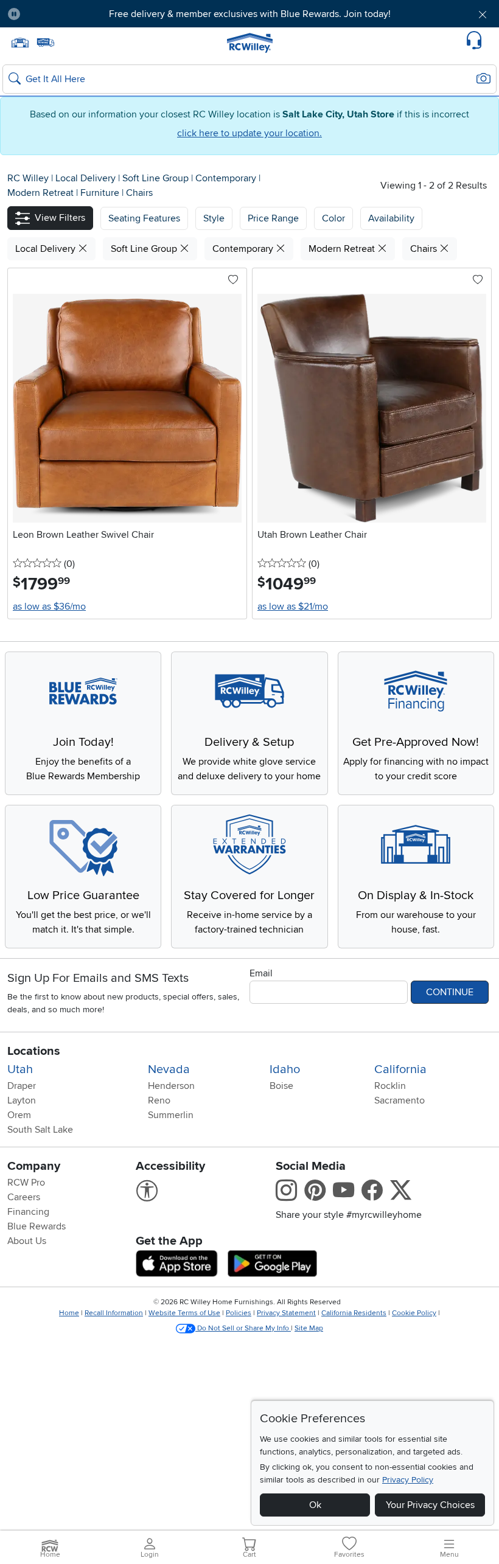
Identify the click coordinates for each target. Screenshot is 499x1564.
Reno (159, 1100)
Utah (20, 1069)
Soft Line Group (156, 178)
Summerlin (171, 1115)
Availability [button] (391, 218)
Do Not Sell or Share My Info (243, 1328)
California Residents (353, 1313)
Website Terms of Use (184, 1313)
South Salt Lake (40, 1130)
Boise (281, 1086)
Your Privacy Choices (430, 1505)
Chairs (139, 193)
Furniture (101, 193)
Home (69, 1313)
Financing (28, 1212)
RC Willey (28, 178)
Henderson (171, 1086)
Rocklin (390, 1086)
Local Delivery (86, 178)
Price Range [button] (273, 218)
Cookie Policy (414, 1313)
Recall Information (114, 1313)
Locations (33, 1051)
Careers (23, 1197)
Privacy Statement (286, 1313)
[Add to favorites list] (233, 280)
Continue (449, 992)
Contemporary (227, 178)
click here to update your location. (249, 133)
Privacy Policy (407, 1480)
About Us (26, 1241)
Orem (19, 1115)
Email (261, 973)
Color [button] (333, 218)
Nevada (169, 1069)
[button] (68, 14)
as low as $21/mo (292, 606)
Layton (21, 1100)
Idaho (285, 1069)
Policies (238, 1313)
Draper (21, 1086)
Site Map (309, 1328)
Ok (315, 1505)
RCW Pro (26, 1182)
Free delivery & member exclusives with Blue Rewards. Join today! (250, 14)
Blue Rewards (36, 1226)
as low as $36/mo (49, 606)
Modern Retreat (41, 193)
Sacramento (399, 1100)
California (400, 1069)
